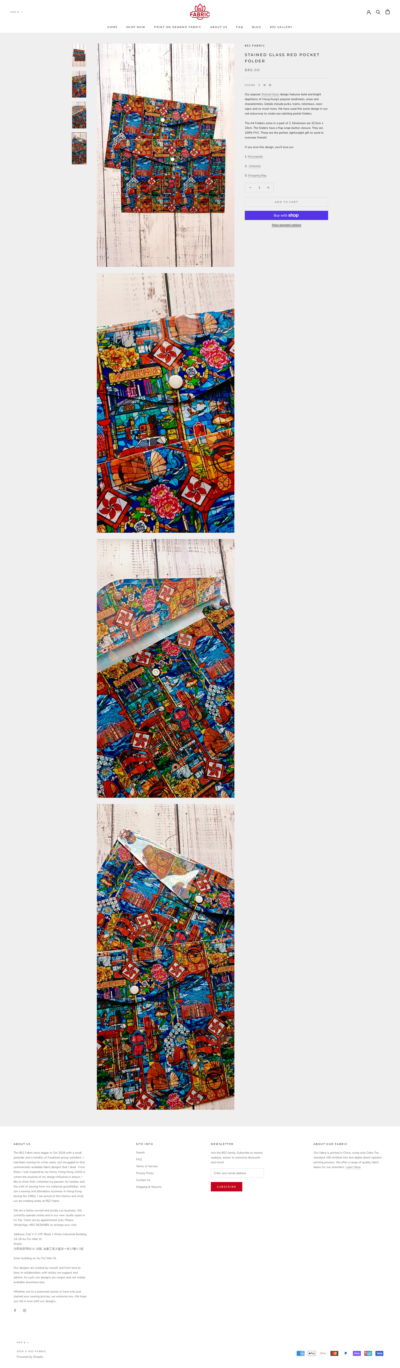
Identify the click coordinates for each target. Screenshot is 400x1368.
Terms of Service (147, 1166)
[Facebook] (259, 85)
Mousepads (255, 156)
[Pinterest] (270, 85)
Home (112, 27)
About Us (218, 27)
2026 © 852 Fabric (31, 1351)
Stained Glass (270, 94)
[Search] (378, 12)
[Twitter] (264, 85)
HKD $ (14, 12)
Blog (256, 27)
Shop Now (135, 27)
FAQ (239, 27)
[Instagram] (24, 1310)
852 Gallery (281, 27)
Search (140, 1152)
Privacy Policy (145, 1173)
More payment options (286, 225)
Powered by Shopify (30, 1357)
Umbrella (255, 166)
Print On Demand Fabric (177, 27)
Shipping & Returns (148, 1187)
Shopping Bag (257, 175)
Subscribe (226, 1186)
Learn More (353, 1167)
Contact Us (143, 1180)
